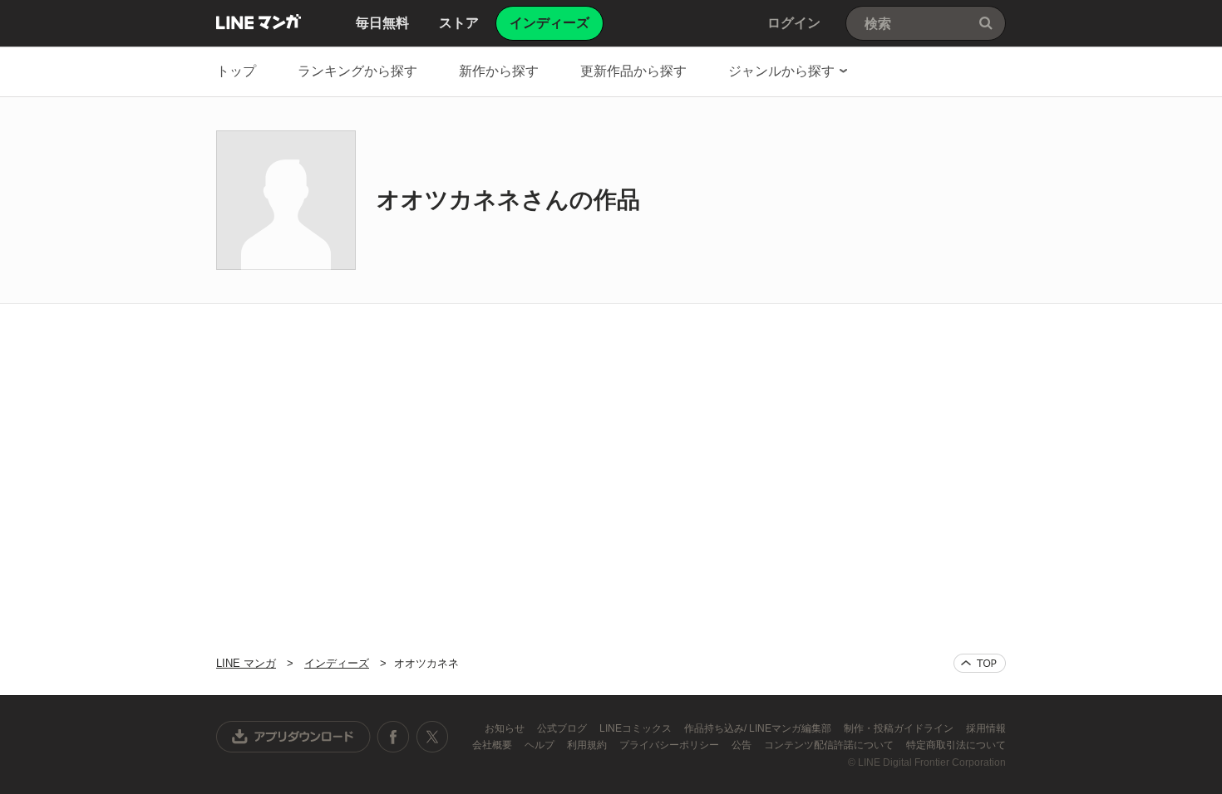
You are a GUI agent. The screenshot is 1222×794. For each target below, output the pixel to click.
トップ (236, 71)
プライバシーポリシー (670, 745)
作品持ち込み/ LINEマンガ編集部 (759, 728)
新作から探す (499, 71)
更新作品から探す (633, 71)
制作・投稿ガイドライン (900, 728)
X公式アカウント (432, 736)
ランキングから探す (357, 71)
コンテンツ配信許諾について (830, 745)
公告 (743, 745)
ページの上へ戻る (979, 663)
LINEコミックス (636, 728)
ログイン (793, 23)
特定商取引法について (956, 745)
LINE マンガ (258, 21)
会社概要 (493, 745)
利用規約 (588, 745)
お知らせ (506, 728)
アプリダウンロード (293, 736)
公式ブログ (563, 728)
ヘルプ (541, 745)
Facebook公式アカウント (393, 736)
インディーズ (336, 663)
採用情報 (986, 728)
